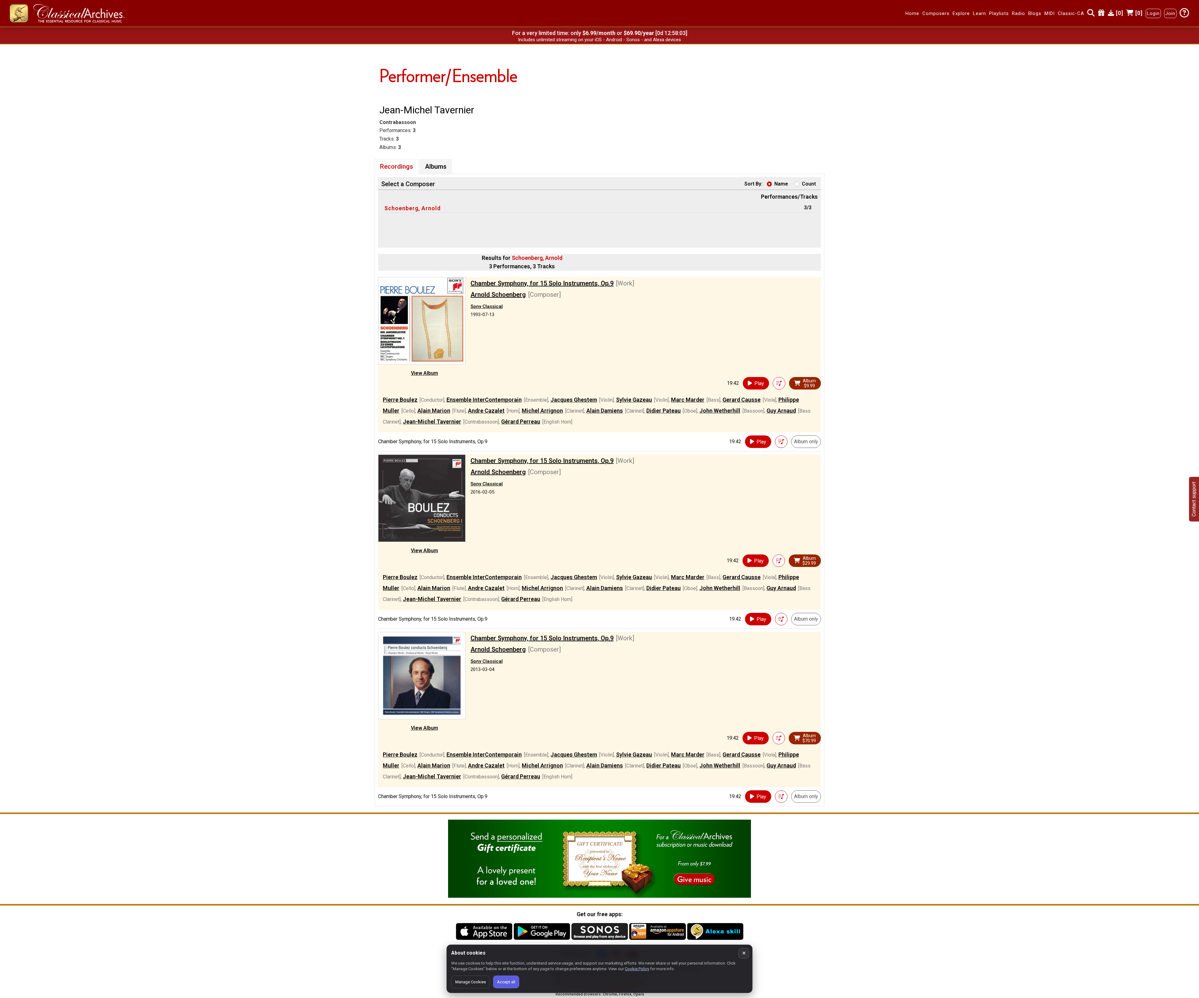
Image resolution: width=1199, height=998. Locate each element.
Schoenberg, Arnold (412, 208)
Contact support (1194, 499)
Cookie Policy (637, 968)
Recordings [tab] (396, 166)
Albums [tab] (436, 166)
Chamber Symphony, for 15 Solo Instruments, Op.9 (542, 283)
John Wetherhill (719, 410)
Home (912, 13)
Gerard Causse (742, 399)
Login (1153, 13)
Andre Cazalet (486, 410)
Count (809, 184)
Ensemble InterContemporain (484, 399)
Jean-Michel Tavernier (432, 421)
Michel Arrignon (542, 410)
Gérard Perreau (520, 421)
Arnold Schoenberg (498, 294)
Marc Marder (687, 399)
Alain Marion (433, 410)
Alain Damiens (604, 410)
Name (781, 184)
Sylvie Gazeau (634, 399)
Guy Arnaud (781, 410)
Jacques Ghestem (573, 399)
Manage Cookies (470, 982)
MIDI (1049, 13)
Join (1170, 13)
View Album (424, 373)
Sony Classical (487, 306)
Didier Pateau (663, 410)
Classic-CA (1071, 13)
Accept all (506, 982)
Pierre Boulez (400, 399)
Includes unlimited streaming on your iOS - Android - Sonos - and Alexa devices (599, 39)
